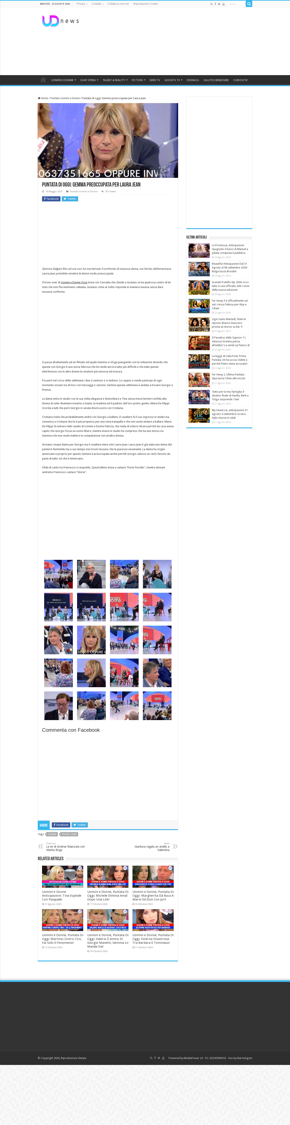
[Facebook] (215, 4)
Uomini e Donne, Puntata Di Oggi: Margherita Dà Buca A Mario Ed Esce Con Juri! (153, 895)
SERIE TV (154, 80)
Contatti (96, 3)
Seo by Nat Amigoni (240, 1058)
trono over (69, 834)
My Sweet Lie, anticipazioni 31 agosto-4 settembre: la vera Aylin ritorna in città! (230, 414)
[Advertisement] (171, 41)
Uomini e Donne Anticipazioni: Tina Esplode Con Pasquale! (61, 895)
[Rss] (211, 4)
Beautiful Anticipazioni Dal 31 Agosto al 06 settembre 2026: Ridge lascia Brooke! (230, 267)
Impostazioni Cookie (145, 3)
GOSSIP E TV (172, 80)
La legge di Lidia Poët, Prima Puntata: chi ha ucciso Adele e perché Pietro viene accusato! (229, 359)
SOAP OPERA (88, 80)
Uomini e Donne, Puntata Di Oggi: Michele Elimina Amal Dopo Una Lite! (107, 895)
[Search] (249, 4)
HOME (43, 79)
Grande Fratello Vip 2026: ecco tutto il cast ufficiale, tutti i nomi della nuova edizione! (230, 286)
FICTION (137, 80)
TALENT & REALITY (114, 80)
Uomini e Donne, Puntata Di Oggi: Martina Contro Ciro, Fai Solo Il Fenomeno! (62, 939)
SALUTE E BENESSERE (216, 80)
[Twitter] (219, 4)
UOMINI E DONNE (62, 80)
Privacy (81, 3)
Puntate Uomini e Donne (65, 98)
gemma (52, 834)
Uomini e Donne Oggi (74, 282)
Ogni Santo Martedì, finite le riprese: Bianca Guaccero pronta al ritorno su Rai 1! (229, 322)
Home (44, 98)
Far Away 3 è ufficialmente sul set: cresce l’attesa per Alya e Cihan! (230, 304)
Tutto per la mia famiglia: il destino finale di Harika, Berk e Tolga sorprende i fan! (230, 395)
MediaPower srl (193, 1058)
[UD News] (61, 20)
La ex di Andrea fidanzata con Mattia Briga (65, 847)
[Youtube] (223, 4)
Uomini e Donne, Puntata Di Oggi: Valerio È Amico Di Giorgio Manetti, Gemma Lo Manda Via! (107, 940)
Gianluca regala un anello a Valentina (152, 847)
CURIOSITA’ (240, 80)
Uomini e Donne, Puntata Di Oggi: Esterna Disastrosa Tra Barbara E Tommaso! (153, 939)
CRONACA (193, 80)
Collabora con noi (118, 3)
